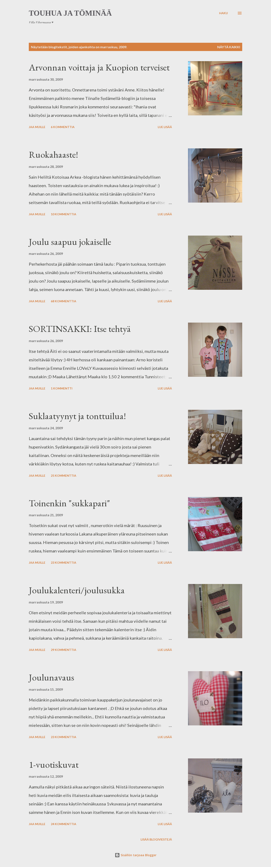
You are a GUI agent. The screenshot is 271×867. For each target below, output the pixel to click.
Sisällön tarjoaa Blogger (138, 855)
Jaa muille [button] (37, 127)
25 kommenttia (63, 475)
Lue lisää (165, 127)
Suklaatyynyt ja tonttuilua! (77, 416)
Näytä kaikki (228, 47)
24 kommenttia (63, 824)
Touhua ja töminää (70, 13)
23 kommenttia (63, 562)
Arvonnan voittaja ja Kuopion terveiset (99, 67)
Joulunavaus (51, 677)
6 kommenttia (63, 127)
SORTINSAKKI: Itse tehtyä (80, 329)
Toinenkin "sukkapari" (69, 503)
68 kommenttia (63, 301)
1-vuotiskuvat (54, 764)
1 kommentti (61, 388)
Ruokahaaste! (53, 154)
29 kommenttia (63, 650)
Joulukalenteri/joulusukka (77, 590)
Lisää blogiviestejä (156, 839)
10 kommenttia (63, 214)
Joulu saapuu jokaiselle (70, 242)
